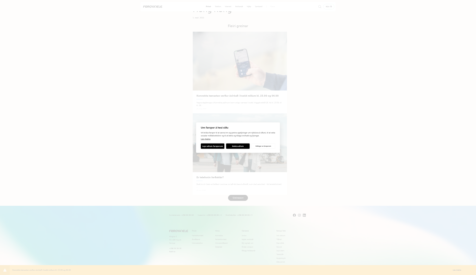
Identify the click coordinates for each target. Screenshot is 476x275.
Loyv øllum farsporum (212, 146)
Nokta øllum (238, 146)
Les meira (205, 138)
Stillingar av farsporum (263, 146)
